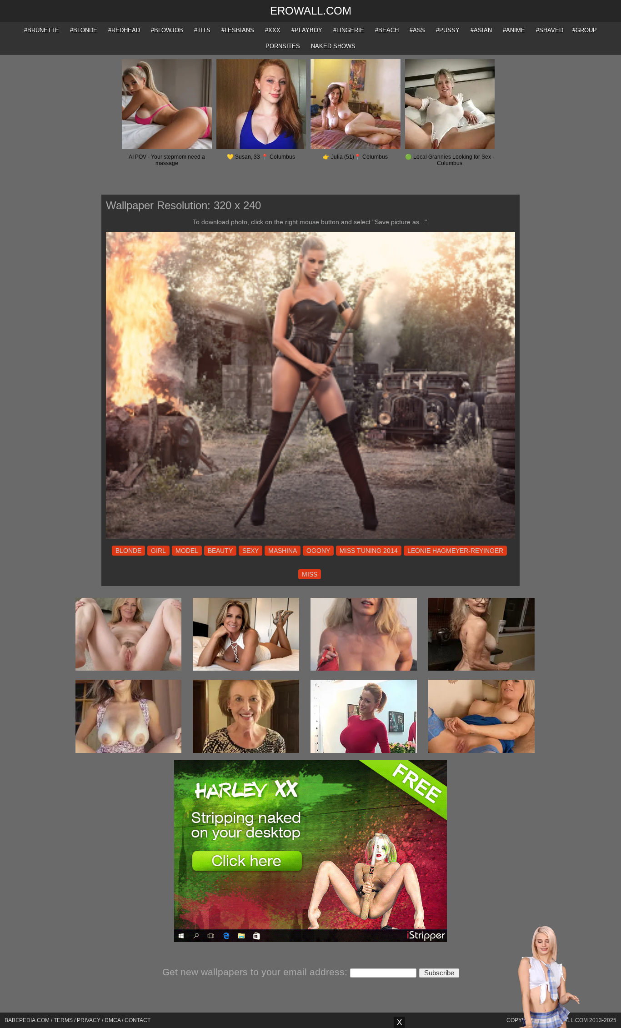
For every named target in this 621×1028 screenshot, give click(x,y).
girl (158, 550)
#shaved (549, 30)
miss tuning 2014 (369, 550)
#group (584, 30)
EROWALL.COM (310, 11)
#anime (514, 30)
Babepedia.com (27, 1020)
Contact (137, 1020)
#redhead (124, 30)
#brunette (41, 30)
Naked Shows (333, 46)
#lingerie (348, 30)
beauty (220, 550)
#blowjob (167, 30)
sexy (250, 550)
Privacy (88, 1020)
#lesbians (237, 30)
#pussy (448, 30)
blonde (128, 550)
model (186, 550)
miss (309, 574)
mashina (282, 550)
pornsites (282, 46)
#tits (202, 30)
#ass (417, 30)
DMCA (112, 1020)
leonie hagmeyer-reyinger (455, 550)
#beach (387, 30)
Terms (63, 1020)
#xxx (272, 30)
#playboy (306, 30)
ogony (318, 550)
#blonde (83, 30)
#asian (481, 30)
